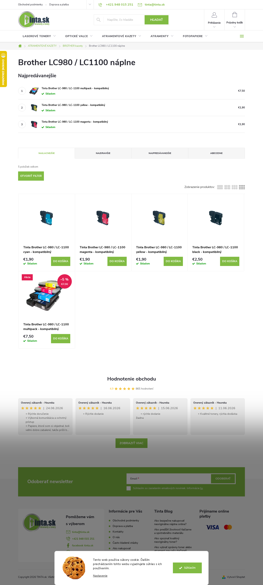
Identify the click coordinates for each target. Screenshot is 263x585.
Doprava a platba (59, 4)
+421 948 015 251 (83, 539)
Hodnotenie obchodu (131, 379)
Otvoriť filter (31, 176)
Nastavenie (100, 575)
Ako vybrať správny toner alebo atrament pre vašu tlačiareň (173, 549)
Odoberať (223, 478)
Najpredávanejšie (160, 153)
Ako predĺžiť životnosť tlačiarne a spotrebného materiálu (172, 531)
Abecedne (216, 153)
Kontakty (118, 531)
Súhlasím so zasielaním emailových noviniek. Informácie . (168, 488)
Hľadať (156, 20)
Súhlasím (190, 568)
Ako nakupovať (122, 548)
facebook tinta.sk (82, 545)
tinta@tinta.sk (81, 532)
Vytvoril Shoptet (236, 577)
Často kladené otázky (125, 543)
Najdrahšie (103, 153)
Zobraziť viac (131, 443)
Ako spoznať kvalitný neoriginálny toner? (166, 540)
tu (201, 488)
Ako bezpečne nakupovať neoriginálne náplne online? (170, 522)
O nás (116, 537)
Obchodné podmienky (30, 4)
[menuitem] (39, 36)
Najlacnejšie (47, 153)
